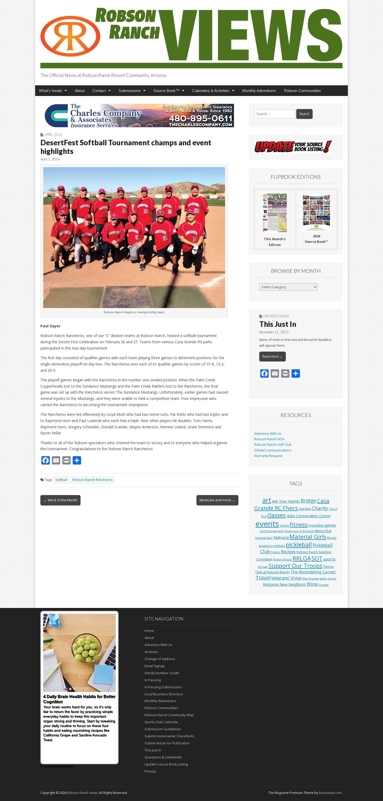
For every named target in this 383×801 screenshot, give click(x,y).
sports (329, 559)
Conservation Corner (313, 515)
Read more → (272, 356)
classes (276, 515)
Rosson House (282, 559)
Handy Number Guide (162, 673)
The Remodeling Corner (313, 571)
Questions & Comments (163, 757)
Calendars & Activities (211, 90)
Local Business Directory (164, 694)
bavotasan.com (330, 793)
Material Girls (307, 536)
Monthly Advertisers (259, 90)
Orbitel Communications (273, 450)
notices (279, 545)
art (266, 500)
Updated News (276, 316)
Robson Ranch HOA (269, 439)
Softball (61, 480)
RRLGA (302, 558)
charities (305, 509)
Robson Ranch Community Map (169, 715)
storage (263, 567)
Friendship (316, 525)
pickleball (299, 544)
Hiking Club (323, 530)
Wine (312, 584)
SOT (317, 558)
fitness (298, 524)
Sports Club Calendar (161, 722)
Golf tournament (271, 531)
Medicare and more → (217, 500)
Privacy (150, 771)
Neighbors (266, 546)
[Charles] (139, 115)
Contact (99, 90)
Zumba (324, 585)
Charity (320, 508)
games (330, 525)
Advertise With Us (268, 433)
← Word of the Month (60, 500)
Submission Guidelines (163, 729)
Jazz (270, 537)
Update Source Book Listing (166, 764)
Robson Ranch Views (82, 793)
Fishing (284, 525)
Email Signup (155, 666)
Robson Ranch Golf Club (273, 444)
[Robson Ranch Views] (191, 35)
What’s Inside (50, 90)
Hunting (260, 538)
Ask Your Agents (286, 501)
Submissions (130, 90)
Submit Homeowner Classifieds (169, 736)
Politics (275, 552)
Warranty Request (268, 456)
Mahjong (281, 537)
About (80, 90)
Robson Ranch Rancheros (92, 480)
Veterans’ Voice (286, 578)
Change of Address (160, 659)
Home (149, 630)
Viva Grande (310, 578)
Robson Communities (302, 90)
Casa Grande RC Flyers (291, 504)
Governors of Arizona (298, 531)
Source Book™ (166, 90)
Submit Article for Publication (167, 743)
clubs (290, 515)
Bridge (308, 500)
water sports (327, 578)
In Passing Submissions (163, 687)
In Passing (153, 680)
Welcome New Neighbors (284, 584)
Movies (331, 538)
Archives (151, 651)
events (267, 524)
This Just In (277, 324)
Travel (263, 577)
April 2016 (53, 135)
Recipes (288, 552)
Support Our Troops (295, 565)
